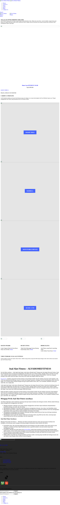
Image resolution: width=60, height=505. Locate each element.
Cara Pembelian (6, 460)
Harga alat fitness (4, 378)
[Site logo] (5, 0)
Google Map (3, 451)
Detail (11, 349)
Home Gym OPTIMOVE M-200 (30, 85)
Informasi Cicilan (7, 462)
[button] (1, 17)
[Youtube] (10, 477)
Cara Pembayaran (7, 461)
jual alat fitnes (27, 429)
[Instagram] (2, 477)
